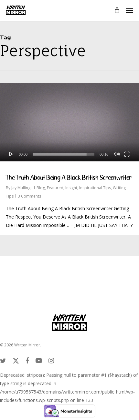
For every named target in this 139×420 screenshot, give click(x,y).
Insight (71, 187)
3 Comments (29, 196)
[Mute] (117, 154)
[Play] (11, 154)
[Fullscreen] (127, 154)
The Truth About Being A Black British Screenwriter (69, 177)
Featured (55, 187)
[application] (69, 122)
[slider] (63, 154)
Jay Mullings (21, 187)
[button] (129, 10)
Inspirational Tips (95, 187)
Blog (41, 187)
